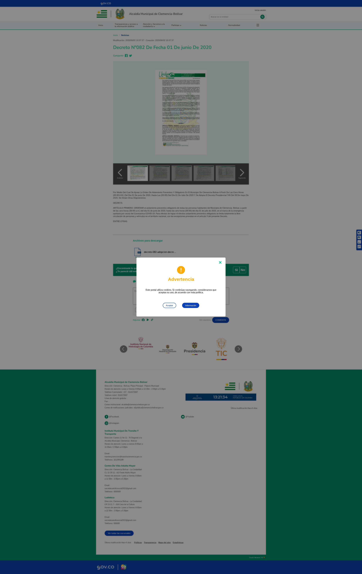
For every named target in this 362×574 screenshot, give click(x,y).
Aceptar (169, 305)
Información (190, 305)
